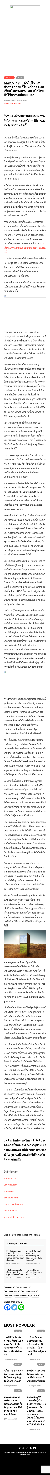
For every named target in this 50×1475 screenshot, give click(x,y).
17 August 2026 (11, 1419)
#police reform (21, 1296)
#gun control (24, 1288)
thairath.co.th (10, 1210)
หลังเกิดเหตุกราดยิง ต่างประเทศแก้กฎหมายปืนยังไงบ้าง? (14, 1272)
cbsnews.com (11, 1197)
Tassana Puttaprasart (13, 103)
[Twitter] (14, 1307)
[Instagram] (27, 1448)
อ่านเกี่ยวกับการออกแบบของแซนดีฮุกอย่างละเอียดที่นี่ (25, 247)
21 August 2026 (11, 1386)
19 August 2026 (34, 1429)
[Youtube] (23, 1448)
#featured (9, 1288)
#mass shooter (12, 1292)
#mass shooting (29, 1292)
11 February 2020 (34, 1278)
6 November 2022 (34, 1263)
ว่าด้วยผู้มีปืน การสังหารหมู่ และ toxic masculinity (34, 1272)
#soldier (35, 1296)
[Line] (21, 1307)
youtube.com (10, 1178)
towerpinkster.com (13, 1203)
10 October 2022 (14, 1278)
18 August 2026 (11, 1359)
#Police (8, 1296)
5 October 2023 (14, 1263)
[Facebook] (7, 1307)
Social (9, 78)
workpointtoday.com (14, 1216)
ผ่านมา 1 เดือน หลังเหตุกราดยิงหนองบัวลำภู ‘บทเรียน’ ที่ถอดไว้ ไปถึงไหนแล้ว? (34, 1255)
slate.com (9, 1190)
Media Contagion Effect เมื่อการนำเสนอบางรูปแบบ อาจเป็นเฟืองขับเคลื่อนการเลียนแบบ (15, 1255)
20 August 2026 (34, 1386)
